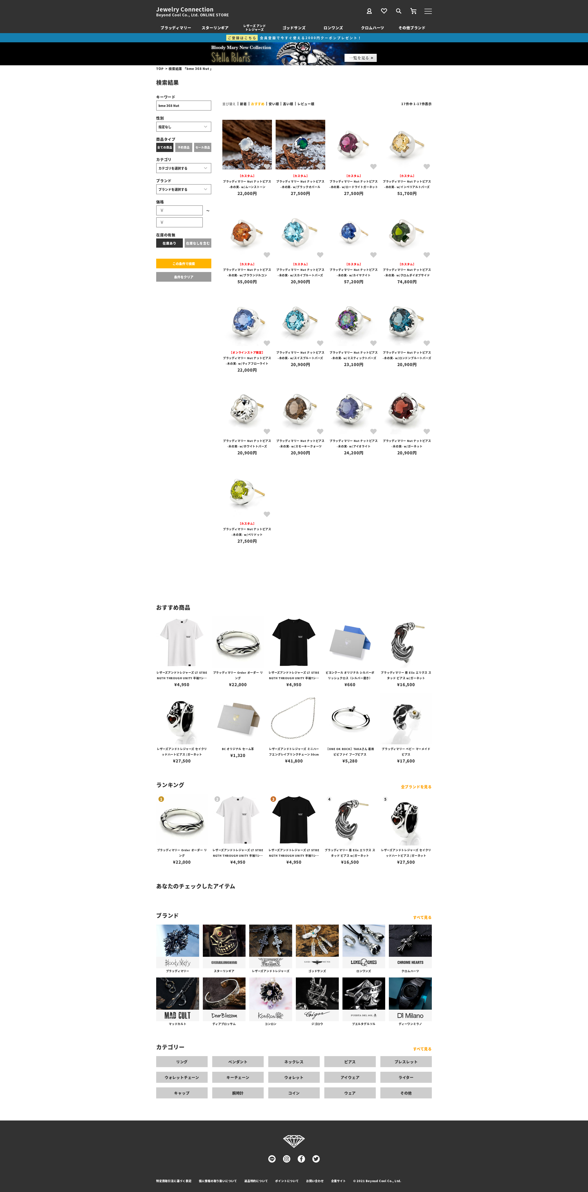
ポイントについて (287, 1181)
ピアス (350, 1061)
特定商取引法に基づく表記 (174, 1181)
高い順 (288, 104)
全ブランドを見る (416, 786)
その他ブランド (412, 27)
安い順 (274, 104)
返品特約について (256, 1181)
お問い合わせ (315, 1181)
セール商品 (202, 147)
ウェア (350, 1093)
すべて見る (422, 917)
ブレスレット (406, 1061)
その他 (406, 1093)
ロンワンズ (333, 27)
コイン (294, 1093)
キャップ (181, 1093)
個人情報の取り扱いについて (218, 1181)
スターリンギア (215, 27)
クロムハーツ (372, 27)
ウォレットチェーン (182, 1077)
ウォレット (294, 1077)
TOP (160, 68)
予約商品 (183, 147)
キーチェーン (237, 1077)
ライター (406, 1077)
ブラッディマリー (176, 27)
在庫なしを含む (198, 243)
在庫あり (169, 243)
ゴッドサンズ (294, 27)
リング (182, 1061)
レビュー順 (305, 104)
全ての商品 (164, 147)
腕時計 (238, 1093)
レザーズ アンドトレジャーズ (254, 27)
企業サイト (338, 1181)
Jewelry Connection (184, 9)
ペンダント (238, 1061)
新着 (243, 104)
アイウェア (350, 1077)
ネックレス (294, 1061)
